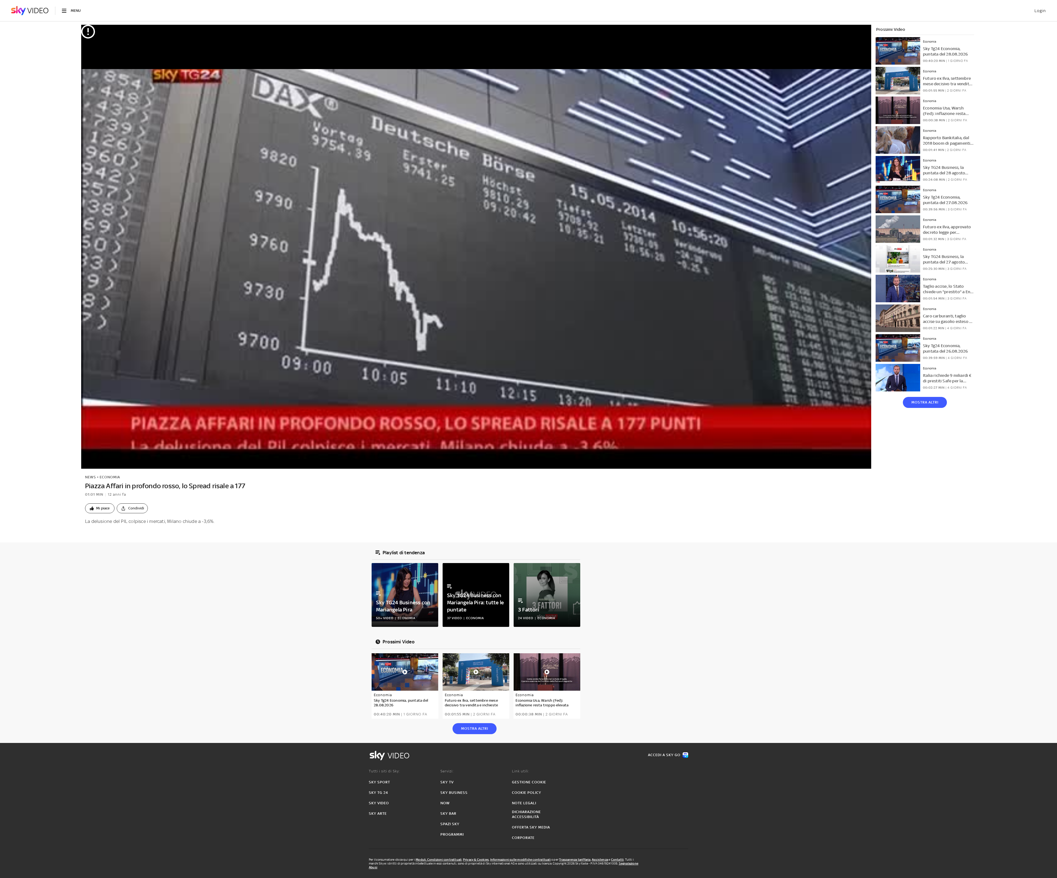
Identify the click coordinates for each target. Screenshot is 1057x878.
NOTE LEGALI (524, 803)
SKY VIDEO (379, 803)
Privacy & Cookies (476, 859)
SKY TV (447, 782)
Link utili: (520, 771)
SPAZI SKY (449, 824)
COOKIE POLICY (526, 793)
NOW (445, 803)
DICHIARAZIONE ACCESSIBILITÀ (526, 814)
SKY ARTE (378, 813)
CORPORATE (523, 838)
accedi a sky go (664, 755)
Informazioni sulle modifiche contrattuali (520, 859)
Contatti (617, 859)
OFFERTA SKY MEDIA (531, 827)
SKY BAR (448, 813)
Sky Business (454, 793)
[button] (100, 508)
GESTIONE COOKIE (529, 782)
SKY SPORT (379, 782)
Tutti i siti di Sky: (384, 771)
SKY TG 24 (378, 793)
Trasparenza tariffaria (574, 859)
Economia (110, 477)
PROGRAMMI (452, 834)
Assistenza (600, 859)
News (90, 477)
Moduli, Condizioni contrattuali (439, 859)
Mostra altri (924, 402)
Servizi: (447, 771)
